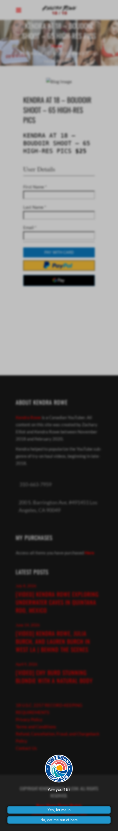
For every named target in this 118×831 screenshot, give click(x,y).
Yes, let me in (59, 810)
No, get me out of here (59, 820)
